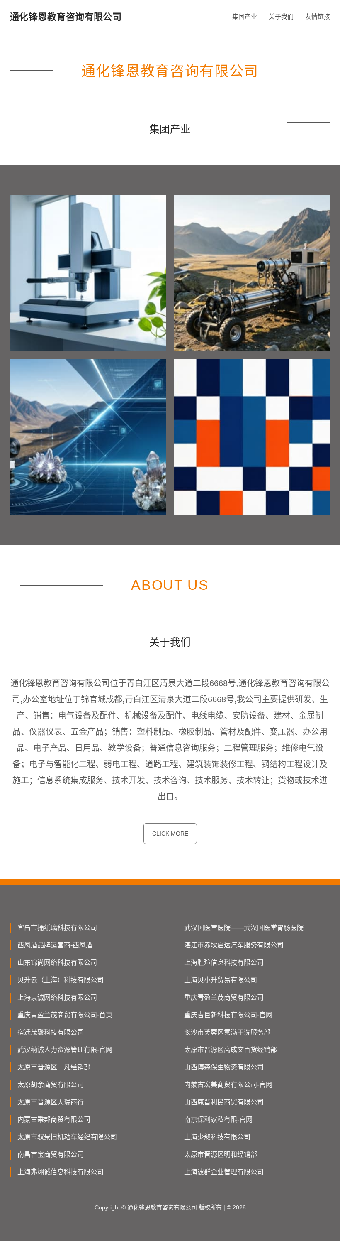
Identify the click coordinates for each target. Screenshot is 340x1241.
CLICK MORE (170, 833)
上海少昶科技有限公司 (217, 1136)
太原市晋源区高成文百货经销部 (230, 1049)
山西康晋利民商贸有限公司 (224, 1102)
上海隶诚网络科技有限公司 (57, 997)
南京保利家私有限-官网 (218, 1119)
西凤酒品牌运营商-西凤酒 (54, 945)
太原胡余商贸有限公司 (50, 1084)
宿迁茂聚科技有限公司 (50, 1032)
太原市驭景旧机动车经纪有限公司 (67, 1136)
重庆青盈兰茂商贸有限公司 (224, 997)
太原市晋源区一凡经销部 (53, 1067)
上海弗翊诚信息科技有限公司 (60, 1171)
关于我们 (281, 16)
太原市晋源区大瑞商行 (50, 1102)
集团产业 (244, 16)
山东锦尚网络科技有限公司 (57, 962)
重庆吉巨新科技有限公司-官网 (228, 1014)
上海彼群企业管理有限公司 (224, 1171)
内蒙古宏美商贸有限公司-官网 (228, 1084)
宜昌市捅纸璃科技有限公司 (57, 927)
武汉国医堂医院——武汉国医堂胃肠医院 (244, 927)
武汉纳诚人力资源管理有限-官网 (64, 1049)
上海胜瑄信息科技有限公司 (224, 962)
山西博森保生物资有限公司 (224, 1067)
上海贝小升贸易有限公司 (220, 979)
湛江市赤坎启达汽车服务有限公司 (234, 945)
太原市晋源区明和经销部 (220, 1154)
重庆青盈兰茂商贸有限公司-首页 (64, 1014)
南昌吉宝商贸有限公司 (50, 1154)
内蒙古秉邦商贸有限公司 (53, 1119)
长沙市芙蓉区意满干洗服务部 (227, 1032)
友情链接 (317, 16)
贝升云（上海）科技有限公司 (60, 979)
